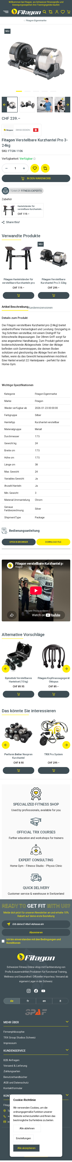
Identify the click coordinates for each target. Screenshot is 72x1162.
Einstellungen (23, 1138)
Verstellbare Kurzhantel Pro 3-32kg (53, 281)
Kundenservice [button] (14, 1050)
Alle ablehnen (27, 1128)
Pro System (53, 754)
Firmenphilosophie (13, 1031)
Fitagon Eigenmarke (36, 20)
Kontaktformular (12, 1088)
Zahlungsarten (11, 1071)
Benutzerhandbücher (15, 1077)
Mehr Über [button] (11, 1022)
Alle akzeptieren (26, 1148)
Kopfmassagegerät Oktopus (54, 680)
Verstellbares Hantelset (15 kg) (18, 680)
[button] (44, 12)
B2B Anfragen (11, 1060)
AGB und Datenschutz (16, 1082)
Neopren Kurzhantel (18, 756)
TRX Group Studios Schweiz (19, 1037)
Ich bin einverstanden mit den (33, 941)
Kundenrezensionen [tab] (40, 307)
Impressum (10, 1043)
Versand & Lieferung (15, 1065)
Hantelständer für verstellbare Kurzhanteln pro (18, 281)
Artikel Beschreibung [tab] (15, 306)
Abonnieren (36, 932)
